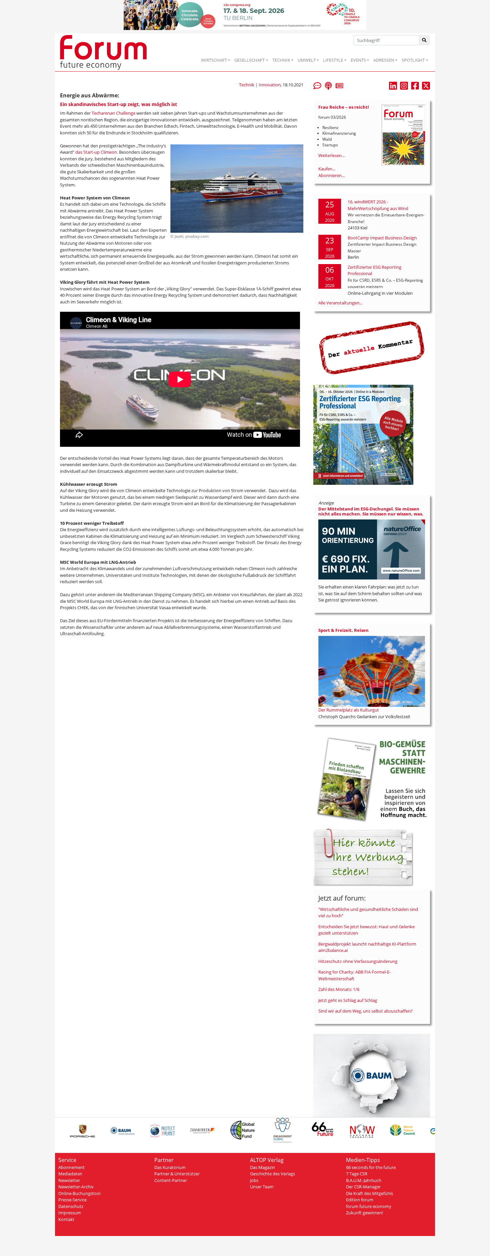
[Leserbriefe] (317, 85)
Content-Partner (170, 1180)
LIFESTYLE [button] (333, 60)
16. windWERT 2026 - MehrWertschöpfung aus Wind (378, 205)
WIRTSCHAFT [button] (214, 60)
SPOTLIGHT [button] (413, 60)
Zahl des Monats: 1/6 (338, 989)
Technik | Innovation (260, 85)
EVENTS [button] (358, 60)
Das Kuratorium (170, 1167)
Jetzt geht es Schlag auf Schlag (347, 1000)
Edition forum (359, 1200)
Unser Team (262, 1187)
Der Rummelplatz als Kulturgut (348, 710)
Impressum (69, 1213)
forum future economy (368, 1206)
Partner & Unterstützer (177, 1174)
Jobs (254, 1180)
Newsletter (69, 1180)
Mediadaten (70, 1174)
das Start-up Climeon (96, 152)
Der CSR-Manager (363, 1187)
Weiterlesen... (331, 155)
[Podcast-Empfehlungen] (328, 85)
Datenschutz (70, 1206)
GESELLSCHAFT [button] (249, 60)
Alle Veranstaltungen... (340, 303)
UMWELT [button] (307, 60)
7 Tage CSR (356, 1174)
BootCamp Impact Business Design (382, 238)
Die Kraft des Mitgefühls (369, 1193)
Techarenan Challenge (113, 113)
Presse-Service (72, 1200)
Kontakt (66, 1219)
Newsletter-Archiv (76, 1187)
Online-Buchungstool (79, 1193)
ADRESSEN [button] (383, 60)
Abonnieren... (331, 175)
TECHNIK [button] (281, 60)
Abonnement (71, 1167)
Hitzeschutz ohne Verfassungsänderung (357, 961)
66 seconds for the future (371, 1167)
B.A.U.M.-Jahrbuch (363, 1180)
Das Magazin (262, 1167)
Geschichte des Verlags (272, 1174)
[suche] (424, 40)
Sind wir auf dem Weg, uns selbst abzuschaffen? (365, 1011)
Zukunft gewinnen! (364, 1213)
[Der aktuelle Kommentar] (371, 348)
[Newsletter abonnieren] (339, 85)
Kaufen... (326, 169)
